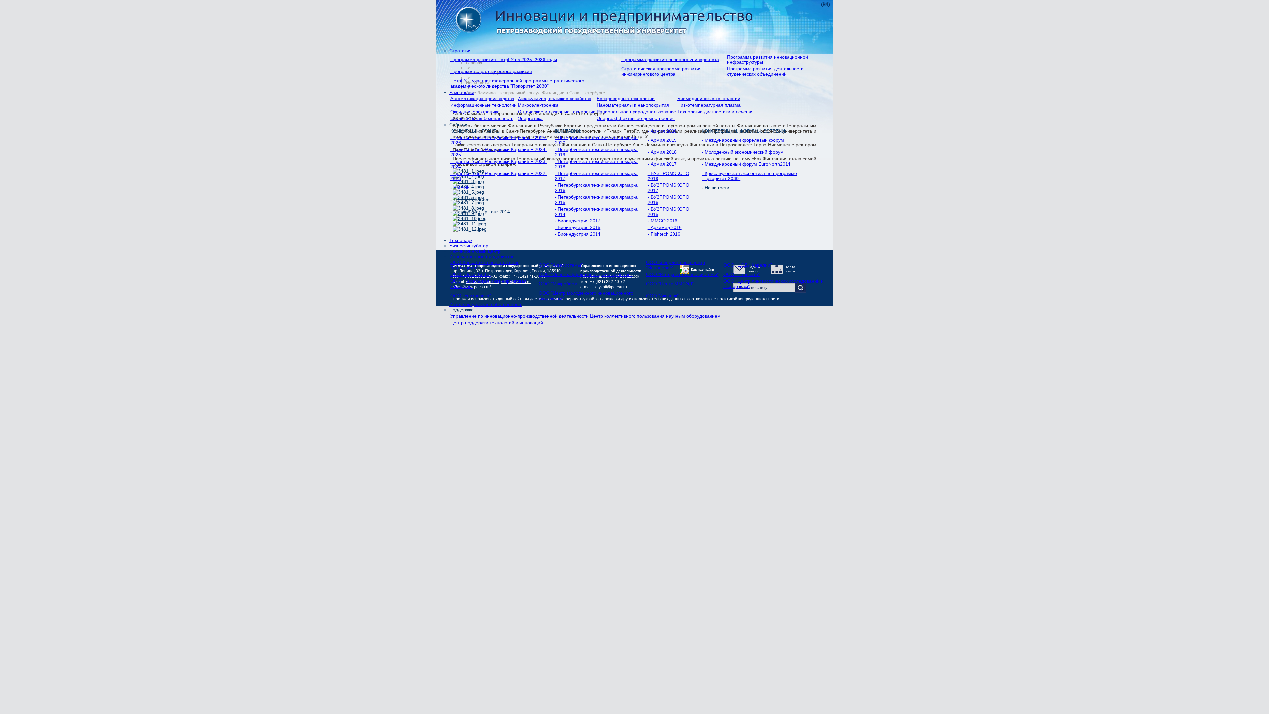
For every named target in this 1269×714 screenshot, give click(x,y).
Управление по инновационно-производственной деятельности (519, 316)
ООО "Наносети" (741, 274)
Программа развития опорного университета (670, 59)
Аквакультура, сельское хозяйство (554, 98)
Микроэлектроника (538, 105)
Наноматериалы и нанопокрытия (633, 105)
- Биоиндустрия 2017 (577, 220)
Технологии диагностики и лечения (715, 111)
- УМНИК (460, 187)
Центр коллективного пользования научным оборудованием (655, 316)
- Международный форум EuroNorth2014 (746, 164)
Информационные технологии (483, 105)
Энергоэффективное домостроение (636, 118)
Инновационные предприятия (482, 256)
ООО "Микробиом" (559, 283)
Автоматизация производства (482, 98)
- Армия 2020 (662, 131)
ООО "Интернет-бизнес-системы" (682, 274)
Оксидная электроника (475, 111)
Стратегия (460, 50)
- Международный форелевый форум (743, 140)
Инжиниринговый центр (475, 251)
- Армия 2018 (662, 152)
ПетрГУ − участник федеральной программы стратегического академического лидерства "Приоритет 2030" (517, 83)
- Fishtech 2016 (664, 234)
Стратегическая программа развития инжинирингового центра (661, 71)
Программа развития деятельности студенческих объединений (765, 71)
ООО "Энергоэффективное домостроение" (585, 274)
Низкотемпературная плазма (709, 105)
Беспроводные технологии (626, 98)
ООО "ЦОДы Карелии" (747, 265)
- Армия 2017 (662, 164)
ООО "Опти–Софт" (470, 274)
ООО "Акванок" (662, 295)
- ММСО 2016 (662, 220)
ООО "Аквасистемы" (561, 265)
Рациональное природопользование (636, 111)
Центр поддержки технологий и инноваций (496, 322)
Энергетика (530, 118)
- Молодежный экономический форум (743, 152)
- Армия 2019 (662, 140)
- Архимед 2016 (665, 227)
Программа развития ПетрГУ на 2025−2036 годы (503, 59)
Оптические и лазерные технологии (557, 111)
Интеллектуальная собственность (485, 304)
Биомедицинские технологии (708, 98)
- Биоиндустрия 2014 (577, 234)
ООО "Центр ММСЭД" (670, 283)
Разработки (461, 92)
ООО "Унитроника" (470, 295)
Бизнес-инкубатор (468, 245)
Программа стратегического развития (491, 71)
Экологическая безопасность (481, 118)
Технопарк (460, 240)
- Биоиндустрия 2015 (577, 227)
